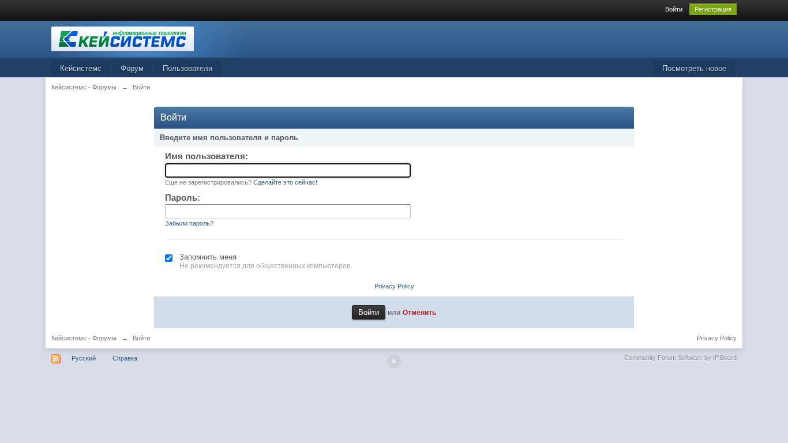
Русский (84, 358)
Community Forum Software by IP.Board (680, 357)
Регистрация (713, 9)
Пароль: (182, 197)
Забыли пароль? (189, 223)
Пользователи (187, 68)
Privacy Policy (394, 286)
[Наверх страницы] (394, 361)
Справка (124, 358)
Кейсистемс (81, 68)
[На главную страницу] (154, 38)
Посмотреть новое (694, 68)
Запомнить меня (208, 257)
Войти (673, 9)
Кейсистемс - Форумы (84, 338)
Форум (132, 68)
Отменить (419, 312)
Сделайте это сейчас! (285, 182)
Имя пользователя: (206, 156)
